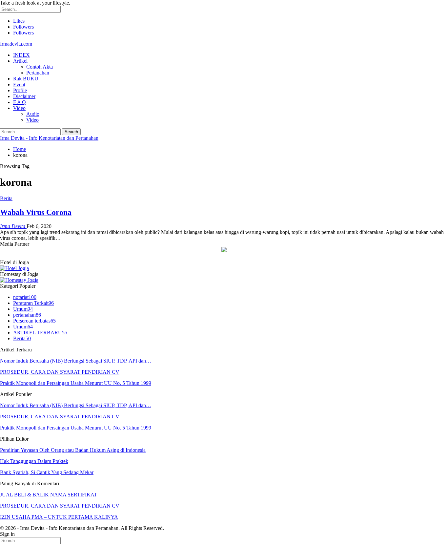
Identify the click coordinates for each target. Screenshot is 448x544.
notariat (24, 297)
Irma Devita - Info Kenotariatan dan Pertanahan (49, 138)
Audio (32, 114)
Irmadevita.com (16, 44)
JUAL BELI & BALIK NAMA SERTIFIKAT (48, 494)
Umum (23, 309)
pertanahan (27, 315)
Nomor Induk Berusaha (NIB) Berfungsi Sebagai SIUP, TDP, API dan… (75, 361)
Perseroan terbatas (34, 321)
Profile (20, 90)
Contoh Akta (39, 67)
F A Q (19, 102)
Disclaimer (24, 96)
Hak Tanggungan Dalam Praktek (34, 461)
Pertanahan (37, 72)
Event (19, 84)
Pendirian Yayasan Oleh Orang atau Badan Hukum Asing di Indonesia (73, 450)
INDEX (21, 55)
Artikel (20, 61)
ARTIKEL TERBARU (40, 332)
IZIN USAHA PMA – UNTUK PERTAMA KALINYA (59, 517)
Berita (6, 198)
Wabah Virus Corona (35, 212)
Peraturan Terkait (33, 303)
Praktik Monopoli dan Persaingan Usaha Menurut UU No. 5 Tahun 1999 (75, 383)
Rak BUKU (25, 78)
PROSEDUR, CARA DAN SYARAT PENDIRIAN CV (59, 372)
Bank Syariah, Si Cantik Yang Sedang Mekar (46, 472)
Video (19, 108)
